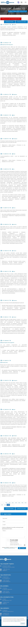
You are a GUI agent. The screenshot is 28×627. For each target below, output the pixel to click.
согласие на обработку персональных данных (10, 548)
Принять (22, 623)
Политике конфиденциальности (16, 621)
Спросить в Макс (10, 21)
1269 (5, 504)
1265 (19, 502)
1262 (9, 502)
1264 (16, 502)
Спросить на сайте (21, 21)
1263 (13, 502)
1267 (25, 502)
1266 (22, 502)
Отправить (23, 548)
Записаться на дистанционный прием (11, 18)
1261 (6, 502)
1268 (2, 504)
